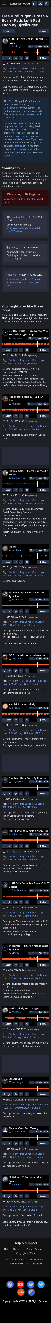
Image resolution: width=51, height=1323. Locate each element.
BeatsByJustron (19, 890)
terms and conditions (19, 139)
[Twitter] (41, 1284)
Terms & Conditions (15, 1259)
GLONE (15, 952)
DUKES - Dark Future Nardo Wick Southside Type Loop (28, 332)
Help (6, 1249)
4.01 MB (12, 71)
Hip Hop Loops (27, 426)
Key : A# (22, 859)
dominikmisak (19, 477)
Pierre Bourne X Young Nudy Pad (28, 830)
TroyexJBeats (18, 781)
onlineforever (19, 834)
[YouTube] (20, 1284)
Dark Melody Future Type (24, 1008)
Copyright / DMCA (25, 1253)
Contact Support (34, 1249)
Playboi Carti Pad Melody (24, 1128)
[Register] (40, 3)
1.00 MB (12, 363)
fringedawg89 (16, 217)
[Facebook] (10, 1284)
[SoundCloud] (21, 1292)
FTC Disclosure (34, 1263)
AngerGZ (16, 1011)
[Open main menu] (4, 3)
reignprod (17, 337)
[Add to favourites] (21, 58)
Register (31, 198)
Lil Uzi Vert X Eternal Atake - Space (26, 1179)
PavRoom (16, 403)
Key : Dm (23, 684)
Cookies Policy (16, 1263)
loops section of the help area (19, 136)
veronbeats (17, 599)
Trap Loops (25, 360)
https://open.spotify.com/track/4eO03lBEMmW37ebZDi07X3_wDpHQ (23, 282)
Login (8, 58)
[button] (46, 3)
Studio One (32, 915)
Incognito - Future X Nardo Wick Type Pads (28, 947)
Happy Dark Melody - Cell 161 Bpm (26, 398)
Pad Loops (38, 68)
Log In (20, 198)
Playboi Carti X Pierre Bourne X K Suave (28, 472)
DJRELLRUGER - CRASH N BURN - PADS (28, 40)
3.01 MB (8, 1107)
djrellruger (17, 46)
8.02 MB (13, 978)
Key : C (21, 915)
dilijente (16, 707)
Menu (9, 31)
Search (45, 31)
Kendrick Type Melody (22, 704)
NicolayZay (17, 549)
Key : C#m (23, 1037)
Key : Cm (22, 363)
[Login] (34, 3)
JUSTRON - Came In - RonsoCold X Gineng (29, 885)
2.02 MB (12, 503)
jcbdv (12, 247)
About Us (17, 1249)
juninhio (13, 274)
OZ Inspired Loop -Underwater (27, 655)
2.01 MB (13, 429)
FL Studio (39, 71)
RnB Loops (25, 1104)
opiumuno (17, 1184)
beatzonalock (18, 1131)
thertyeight (17, 1082)
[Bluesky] (31, 1284)
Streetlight (15, 1078)
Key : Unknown (25, 71)
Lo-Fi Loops (25, 68)
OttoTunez (17, 658)
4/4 (4, 71)
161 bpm (13, 68)
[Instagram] (31, 1292)
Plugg (12, 546)
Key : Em (22, 625)
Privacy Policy (36, 1259)
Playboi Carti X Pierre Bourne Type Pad (26, 594)
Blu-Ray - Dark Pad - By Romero (28, 778)
